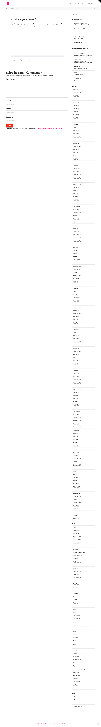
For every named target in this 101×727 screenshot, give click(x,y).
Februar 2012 (76, 297)
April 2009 (76, 404)
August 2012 (76, 278)
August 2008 (76, 430)
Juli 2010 (75, 357)
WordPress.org (78, 706)
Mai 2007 (75, 477)
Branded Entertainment (79, 552)
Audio (74, 527)
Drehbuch (75, 580)
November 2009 (77, 382)
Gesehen (75, 612)
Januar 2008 (76, 452)
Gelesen (75, 609)
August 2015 (76, 187)
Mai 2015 (75, 196)
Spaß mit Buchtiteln (79, 74)
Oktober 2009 (76, 386)
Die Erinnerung (77, 577)
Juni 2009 (75, 398)
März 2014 (76, 231)
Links (74, 631)
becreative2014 (77, 536)
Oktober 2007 (76, 461)
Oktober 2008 (76, 423)
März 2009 (76, 408)
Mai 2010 (75, 364)
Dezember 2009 (77, 379)
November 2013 (77, 240)
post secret (17, 23)
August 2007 (76, 468)
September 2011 (77, 313)
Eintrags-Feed (77, 699)
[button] (99, 1)
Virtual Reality (76, 675)
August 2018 (76, 105)
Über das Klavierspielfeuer (80, 29)
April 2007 (76, 480)
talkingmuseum (77, 659)
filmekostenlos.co (78, 78)
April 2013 (76, 253)
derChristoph (77, 59)
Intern (74, 621)
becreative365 (76, 543)
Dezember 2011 (77, 304)
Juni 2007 (75, 474)
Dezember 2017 (77, 111)
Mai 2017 (75, 121)
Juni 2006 (75, 512)
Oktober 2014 (76, 218)
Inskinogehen (76, 618)
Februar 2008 (76, 449)
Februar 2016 (76, 168)
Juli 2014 (75, 228)
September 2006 (77, 502)
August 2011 (76, 316)
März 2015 (76, 203)
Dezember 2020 (77, 92)
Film (74, 590)
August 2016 (76, 149)
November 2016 (77, 140)
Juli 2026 (75, 89)
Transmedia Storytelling (79, 669)
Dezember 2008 (77, 417)
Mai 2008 (75, 439)
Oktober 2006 (76, 499)
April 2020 (76, 95)
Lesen (74, 628)
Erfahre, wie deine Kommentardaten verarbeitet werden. (49, 128)
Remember (76, 650)
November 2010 (77, 345)
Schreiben (75, 653)
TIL (74, 665)
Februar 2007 (76, 486)
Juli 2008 (75, 433)
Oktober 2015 (76, 181)
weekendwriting (77, 681)
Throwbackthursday (78, 662)
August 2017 (76, 114)
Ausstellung (76, 530)
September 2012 (77, 275)
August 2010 (76, 354)
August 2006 (76, 505)
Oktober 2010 (76, 348)
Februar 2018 (76, 108)
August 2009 (76, 392)
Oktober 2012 (76, 272)
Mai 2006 (75, 515)
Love (74, 634)
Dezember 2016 (77, 136)
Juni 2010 (75, 360)
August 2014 (76, 225)
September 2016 (77, 146)
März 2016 (76, 165)
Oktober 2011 (76, 310)
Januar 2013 (76, 263)
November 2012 (77, 269)
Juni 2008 (75, 436)
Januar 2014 (76, 234)
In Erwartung (76, 615)
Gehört (75, 606)
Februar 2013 (76, 259)
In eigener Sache (78, 42)
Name (9, 100)
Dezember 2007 (77, 455)
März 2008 (76, 446)
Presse (38, 723)
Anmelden (76, 696)
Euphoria (75, 587)
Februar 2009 (76, 411)
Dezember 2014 (77, 212)
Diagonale (75, 568)
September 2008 (77, 427)
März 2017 (76, 127)
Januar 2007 (76, 490)
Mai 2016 (75, 158)
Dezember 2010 (77, 341)
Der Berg (76, 33)
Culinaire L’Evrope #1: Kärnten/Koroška (79, 37)
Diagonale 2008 (77, 571)
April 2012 (76, 291)
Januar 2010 (76, 376)
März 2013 (76, 256)
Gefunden (75, 602)
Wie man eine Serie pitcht (80, 68)
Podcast (75, 647)
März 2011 (76, 332)
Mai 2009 (75, 401)
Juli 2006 (75, 509)
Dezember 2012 (77, 266)
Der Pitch (75, 565)
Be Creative (76, 533)
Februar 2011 (76, 335)
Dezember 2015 (77, 174)
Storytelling (76, 656)
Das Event (75, 558)
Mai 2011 (75, 326)
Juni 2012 (75, 285)
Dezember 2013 (77, 237)
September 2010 (77, 351)
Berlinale (75, 549)
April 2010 (76, 367)
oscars (74, 643)
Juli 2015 (75, 190)
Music (74, 640)
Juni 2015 (75, 193)
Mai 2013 (75, 250)
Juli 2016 (75, 152)
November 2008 (77, 420)
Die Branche (76, 574)
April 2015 (76, 200)
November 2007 (77, 458)
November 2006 (77, 496)
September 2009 (77, 389)
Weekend (75, 678)
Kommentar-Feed (78, 703)
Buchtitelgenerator (78, 555)
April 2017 (76, 124)
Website (9, 117)
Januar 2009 (76, 414)
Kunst (74, 625)
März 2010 (76, 370)
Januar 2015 (76, 209)
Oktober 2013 (76, 244)
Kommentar (11, 79)
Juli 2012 (75, 282)
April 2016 (76, 162)
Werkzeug (75, 684)
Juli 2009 (75, 395)
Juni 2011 (75, 322)
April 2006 (76, 518)
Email (9, 108)
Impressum (44, 723)
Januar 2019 (76, 102)
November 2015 (77, 177)
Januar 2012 (76, 300)
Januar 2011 (76, 338)
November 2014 (77, 215)
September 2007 (77, 464)
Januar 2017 (76, 133)
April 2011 (76, 329)
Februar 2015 (76, 206)
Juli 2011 (75, 319)
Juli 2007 (75, 471)
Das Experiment (77, 561)
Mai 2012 (75, 288)
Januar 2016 (76, 171)
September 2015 (77, 184)
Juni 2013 (75, 247)
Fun (74, 596)
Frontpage (75, 593)
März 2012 (76, 294)
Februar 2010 (76, 373)
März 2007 (76, 483)
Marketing (75, 637)
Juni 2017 (75, 117)
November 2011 (77, 307)
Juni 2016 (75, 155)
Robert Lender (77, 51)
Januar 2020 (76, 99)
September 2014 (77, 222)
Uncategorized (76, 672)
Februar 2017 (76, 130)
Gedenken (75, 599)
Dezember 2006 (77, 493)
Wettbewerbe (76, 688)
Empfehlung (76, 583)
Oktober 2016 (76, 143)
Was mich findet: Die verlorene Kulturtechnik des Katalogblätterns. (83, 24)
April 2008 (76, 442)
